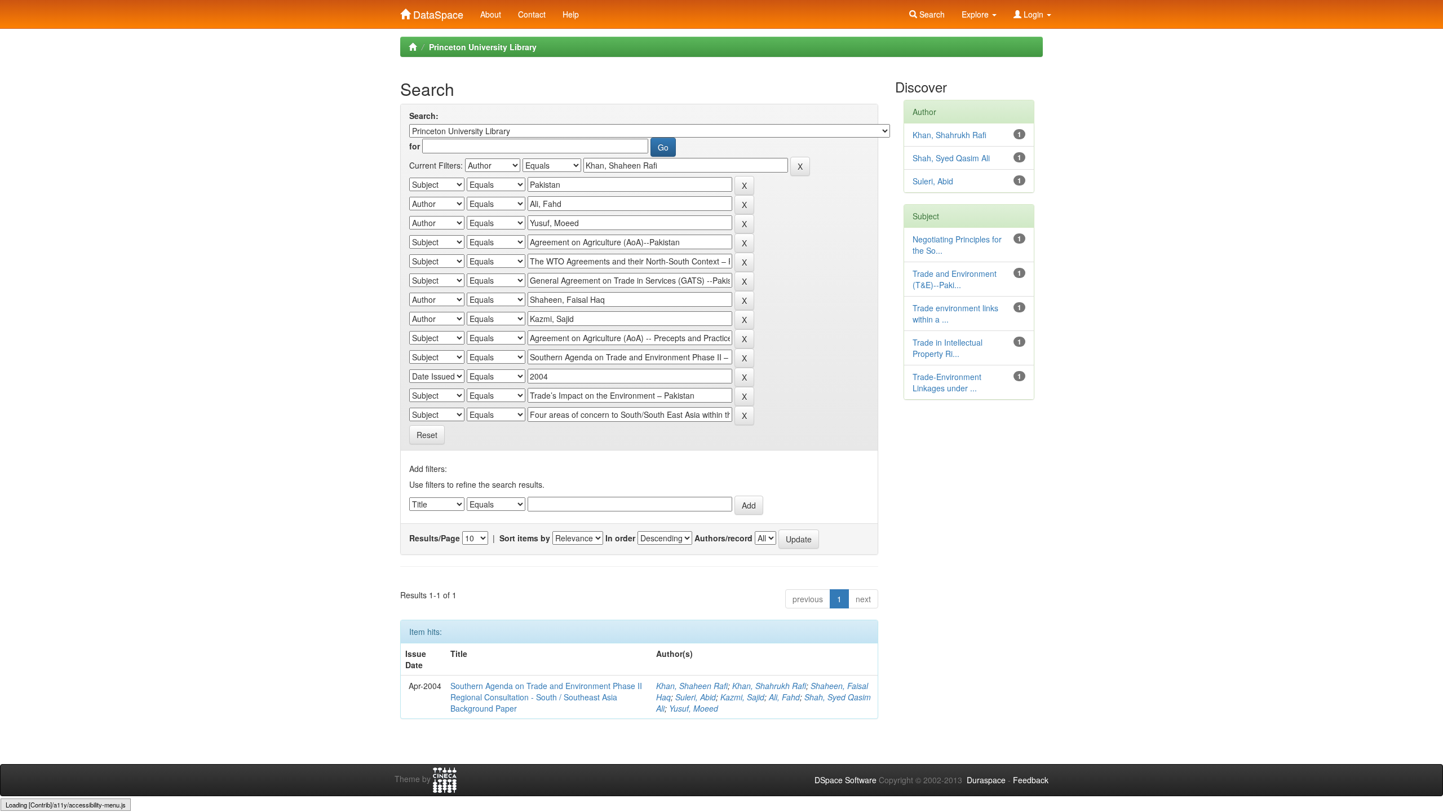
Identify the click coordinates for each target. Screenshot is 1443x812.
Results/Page (434, 538)
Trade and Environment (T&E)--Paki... (955, 279)
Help (571, 14)
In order (620, 538)
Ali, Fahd (784, 697)
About (490, 14)
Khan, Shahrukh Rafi (769, 685)
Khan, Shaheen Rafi (692, 685)
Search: (424, 115)
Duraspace (986, 779)
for (414, 146)
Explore (976, 14)
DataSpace (436, 12)
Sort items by (524, 538)
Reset (427, 434)
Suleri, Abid (695, 697)
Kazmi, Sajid (742, 697)
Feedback (1030, 779)
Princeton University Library (483, 46)
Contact (532, 14)
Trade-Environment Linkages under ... (947, 382)
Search (931, 14)
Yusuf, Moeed (693, 708)
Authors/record (723, 538)
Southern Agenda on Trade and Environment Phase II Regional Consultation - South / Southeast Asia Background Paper (546, 697)
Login (1033, 14)
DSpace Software (846, 779)
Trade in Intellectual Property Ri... (947, 348)
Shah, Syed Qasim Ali (951, 158)
